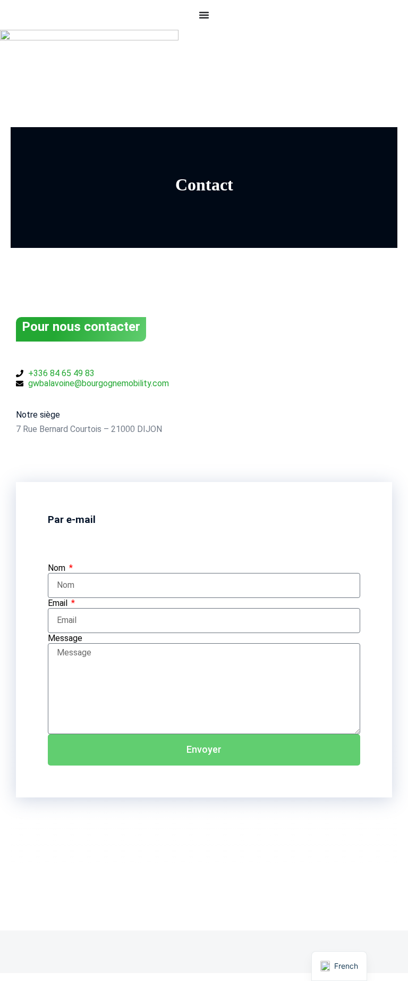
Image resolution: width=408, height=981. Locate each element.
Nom (57, 568)
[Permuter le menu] (204, 15)
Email (59, 603)
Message (65, 638)
